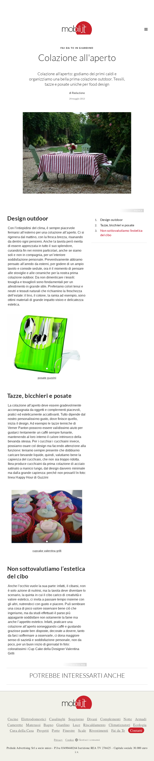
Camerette (15, 724)
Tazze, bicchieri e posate (117, 225)
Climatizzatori (119, 724)
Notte (128, 718)
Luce (76, 724)
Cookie (69, 740)
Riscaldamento (94, 724)
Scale (82, 730)
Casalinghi (57, 718)
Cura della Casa (22, 730)
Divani (92, 718)
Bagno (48, 724)
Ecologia (139, 724)
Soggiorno (76, 718)
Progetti (43, 730)
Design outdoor (111, 219)
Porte (56, 730)
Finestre (69, 730)
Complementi (110, 718)
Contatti (136, 730)
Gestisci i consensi (89, 740)
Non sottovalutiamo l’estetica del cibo (121, 233)
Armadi (140, 718)
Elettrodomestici (33, 718)
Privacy (58, 740)
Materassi (33, 724)
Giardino (63, 724)
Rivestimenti (98, 730)
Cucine (13, 718)
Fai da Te (118, 730)
